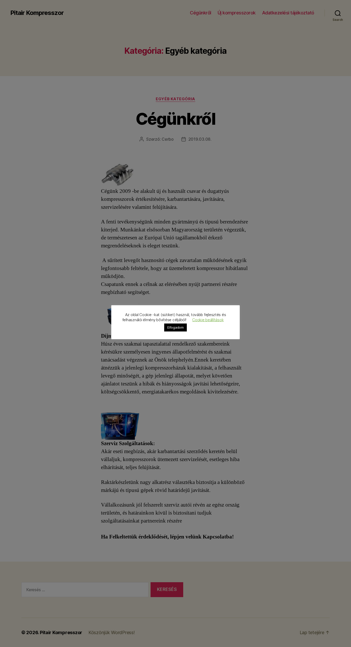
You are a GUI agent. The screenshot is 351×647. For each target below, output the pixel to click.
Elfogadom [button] (175, 327)
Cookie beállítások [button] (208, 319)
